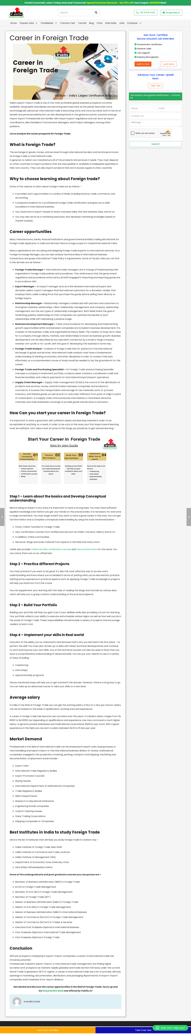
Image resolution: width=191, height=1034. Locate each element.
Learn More (168, 64)
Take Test (155, 85)
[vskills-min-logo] (16, 12)
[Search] (96, 12)
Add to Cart (143, 64)
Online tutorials (39, 549)
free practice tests (86, 549)
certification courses (59, 549)
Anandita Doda (32, 1001)
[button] (170, 1028)
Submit (155, 144)
